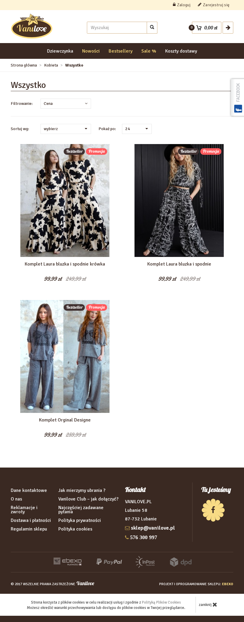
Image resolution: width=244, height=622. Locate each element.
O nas (16, 499)
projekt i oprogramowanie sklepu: (196, 584)
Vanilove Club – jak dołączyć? (88, 499)
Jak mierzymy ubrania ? (81, 490)
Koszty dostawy (181, 51)
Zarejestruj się (216, 4)
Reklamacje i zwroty (24, 510)
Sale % (148, 51)
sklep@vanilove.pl (153, 528)
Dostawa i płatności (31, 520)
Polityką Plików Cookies (161, 602)
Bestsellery (120, 51)
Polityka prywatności (79, 520)
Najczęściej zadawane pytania (81, 510)
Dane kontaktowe (29, 490)
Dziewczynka (60, 51)
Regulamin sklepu (29, 529)
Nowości (91, 51)
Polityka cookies (75, 529)
